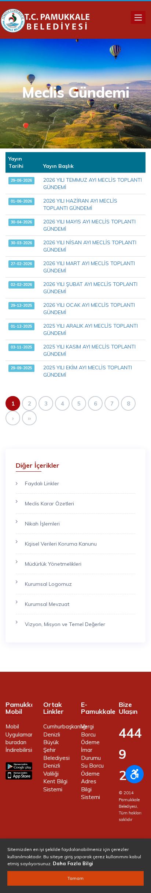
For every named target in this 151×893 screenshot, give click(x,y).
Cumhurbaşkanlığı (65, 726)
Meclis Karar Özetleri (49, 503)
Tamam (75, 878)
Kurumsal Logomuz (48, 584)
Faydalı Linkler (42, 483)
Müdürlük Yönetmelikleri (53, 564)
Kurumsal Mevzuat (47, 604)
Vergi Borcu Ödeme (90, 734)
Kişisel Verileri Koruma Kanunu (61, 543)
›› (29, 418)
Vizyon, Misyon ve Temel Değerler (65, 624)
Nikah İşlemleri (42, 523)
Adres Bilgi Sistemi (90, 789)
